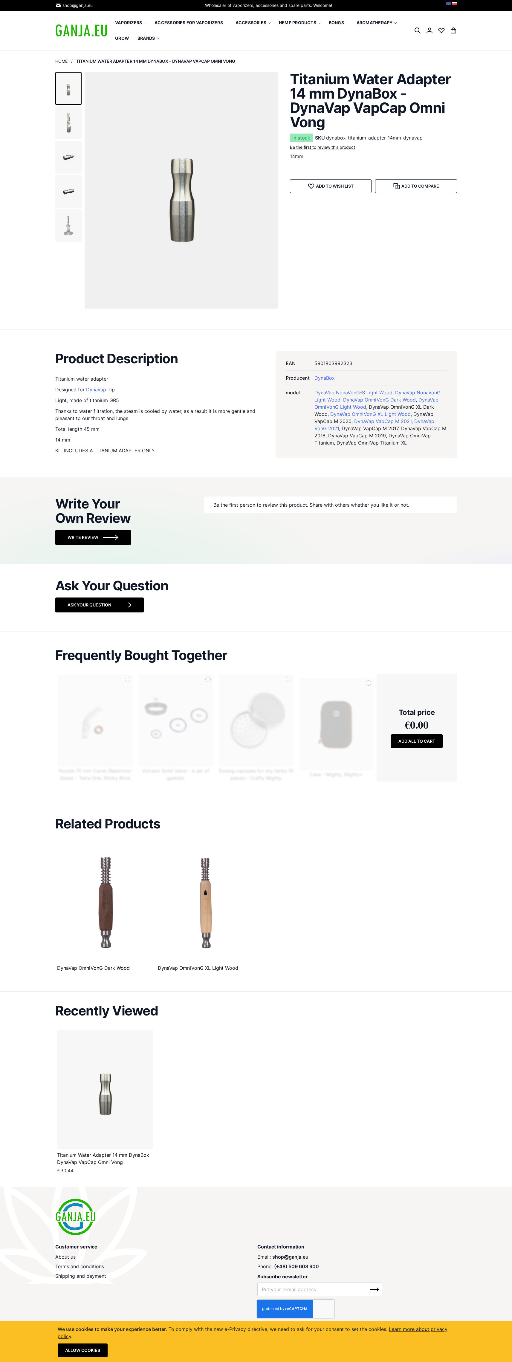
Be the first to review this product (322, 147)
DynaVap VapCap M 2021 (383, 421)
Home (61, 61)
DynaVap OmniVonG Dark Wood (379, 400)
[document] (256, 1341)
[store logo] (81, 30)
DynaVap (96, 390)
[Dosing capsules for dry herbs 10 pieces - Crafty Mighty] (256, 720)
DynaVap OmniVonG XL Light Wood (370, 414)
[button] (68, 88)
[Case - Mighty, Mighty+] (336, 724)
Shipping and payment (80, 1276)
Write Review (83, 537)
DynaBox (324, 378)
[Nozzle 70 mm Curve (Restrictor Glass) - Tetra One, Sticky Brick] (95, 720)
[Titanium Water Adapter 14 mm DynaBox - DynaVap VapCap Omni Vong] (105, 1089)
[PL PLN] (454, 5)
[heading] (256, 358)
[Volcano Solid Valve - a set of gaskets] (175, 720)
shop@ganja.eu (77, 5)
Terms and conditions (79, 1266)
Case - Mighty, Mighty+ (336, 774)
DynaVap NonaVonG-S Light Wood (353, 393)
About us (65, 1257)
